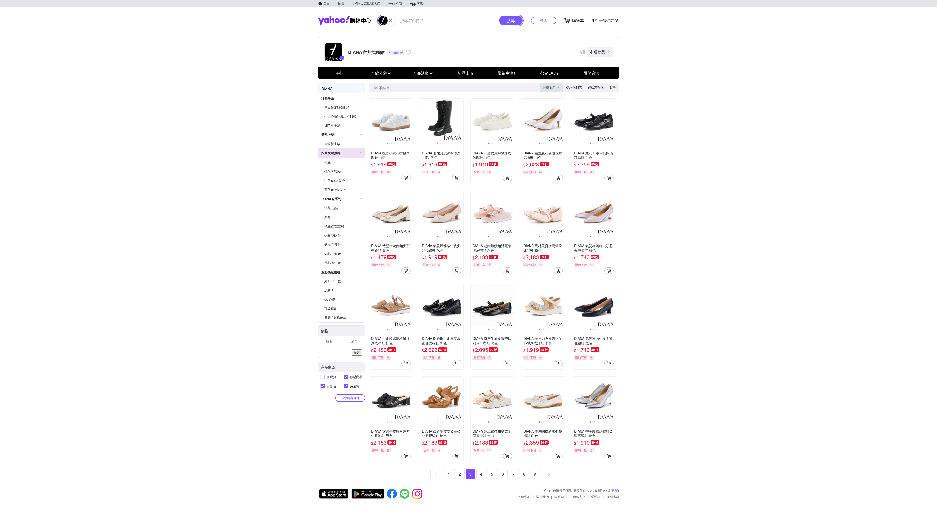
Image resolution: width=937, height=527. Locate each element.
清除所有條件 (350, 397)
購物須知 (560, 496)
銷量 (613, 87)
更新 (614, 490)
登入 (543, 20)
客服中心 (524, 496)
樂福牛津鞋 (507, 73)
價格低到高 (574, 87)
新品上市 (465, 73)
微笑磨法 (591, 73)
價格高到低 (596, 87)
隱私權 (596, 496)
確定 (357, 352)
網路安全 (579, 496)
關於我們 (542, 496)
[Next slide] (409, 120)
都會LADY (549, 73)
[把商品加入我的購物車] (406, 178)
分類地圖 (612, 496)
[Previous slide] (372, 120)
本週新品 (597, 52)
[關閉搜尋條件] (391, 20)
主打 (339, 73)
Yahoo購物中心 (344, 20)
